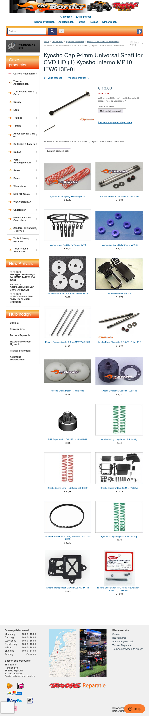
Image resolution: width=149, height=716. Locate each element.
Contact (14, 323)
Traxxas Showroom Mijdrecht (20, 343)
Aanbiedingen (66, 22)
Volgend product (77, 77)
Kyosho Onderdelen (75, 41)
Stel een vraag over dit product (115, 122)
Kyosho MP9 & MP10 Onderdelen (103, 41)
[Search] (52, 31)
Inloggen (67, 16)
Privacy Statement (20, 350)
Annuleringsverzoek (122, 641)
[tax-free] (30, 700)
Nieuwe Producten (44, 22)
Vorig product (54, 77)
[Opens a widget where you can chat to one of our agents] (134, 709)
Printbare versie (134, 43)
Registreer (85, 16)
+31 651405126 (13, 673)
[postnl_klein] (10, 686)
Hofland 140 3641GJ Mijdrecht (14, 669)
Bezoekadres (17, 329)
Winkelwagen (109, 22)
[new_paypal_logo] (14, 700)
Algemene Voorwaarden (17, 358)
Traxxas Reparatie (20, 335)
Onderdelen (57, 41)
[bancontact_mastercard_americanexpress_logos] (14, 693)
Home (46, 41)
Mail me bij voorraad (110, 111)
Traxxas (93, 22)
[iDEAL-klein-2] (20, 686)
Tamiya (81, 22)
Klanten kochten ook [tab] (57, 150)
